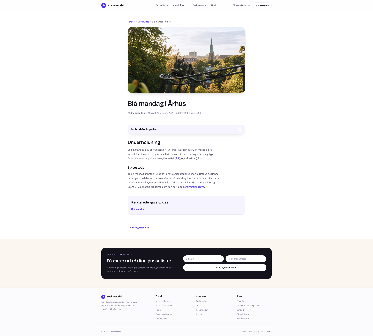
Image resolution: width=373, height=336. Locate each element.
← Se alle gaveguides (138, 227)
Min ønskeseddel (241, 5)
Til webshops (242, 314)
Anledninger (179, 5)
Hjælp (214, 5)
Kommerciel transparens (248, 305)
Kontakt (240, 310)
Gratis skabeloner (164, 314)
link (177, 158)
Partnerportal (242, 318)
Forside (131, 21)
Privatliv (240, 301)
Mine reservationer (165, 305)
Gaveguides (143, 21)
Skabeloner (198, 5)
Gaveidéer (161, 5)
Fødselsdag (201, 301)
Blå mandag (137, 209)
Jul (197, 305)
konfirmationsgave (193, 186)
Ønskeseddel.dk (138, 113)
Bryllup (199, 314)
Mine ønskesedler (164, 301)
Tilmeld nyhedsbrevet (224, 267)
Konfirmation (202, 310)
